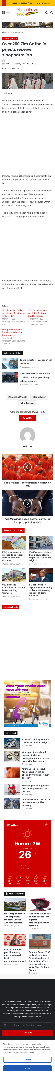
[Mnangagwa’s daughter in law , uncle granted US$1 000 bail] (12, 789)
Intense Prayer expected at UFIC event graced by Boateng (36, 802)
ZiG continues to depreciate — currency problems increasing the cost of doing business (40, 590)
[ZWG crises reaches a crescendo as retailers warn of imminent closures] (14, 542)
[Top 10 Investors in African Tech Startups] (10, 363)
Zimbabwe (28, 403)
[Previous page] (25, 814)
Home (7, 32)
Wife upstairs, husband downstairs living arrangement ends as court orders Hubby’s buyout (36, 757)
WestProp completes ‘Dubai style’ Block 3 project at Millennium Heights (40, 556)
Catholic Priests (18, 397)
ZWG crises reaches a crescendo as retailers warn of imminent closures (14, 556)
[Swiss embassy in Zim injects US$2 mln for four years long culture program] (10, 377)
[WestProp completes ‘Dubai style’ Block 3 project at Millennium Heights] (41, 542)
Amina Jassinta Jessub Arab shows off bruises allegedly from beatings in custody (35, 773)
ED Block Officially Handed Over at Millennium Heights (36, 741)
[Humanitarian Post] (27, 12)
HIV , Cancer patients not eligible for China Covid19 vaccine (37, 313)
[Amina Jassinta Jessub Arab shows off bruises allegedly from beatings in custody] (12, 772)
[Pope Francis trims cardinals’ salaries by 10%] (27, 467)
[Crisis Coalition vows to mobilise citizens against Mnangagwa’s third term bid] (40, 904)
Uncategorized (17, 32)
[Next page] (30, 814)
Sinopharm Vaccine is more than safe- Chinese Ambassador (13, 313)
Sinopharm (40, 397)
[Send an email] (8, 64)
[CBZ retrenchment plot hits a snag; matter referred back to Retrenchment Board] (15, 940)
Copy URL (27, 418)
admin (4, 64)
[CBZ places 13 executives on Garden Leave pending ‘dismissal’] (14, 575)
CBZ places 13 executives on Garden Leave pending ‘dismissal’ (13, 588)
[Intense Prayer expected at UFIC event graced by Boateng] (12, 803)
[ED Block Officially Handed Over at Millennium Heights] (12, 743)
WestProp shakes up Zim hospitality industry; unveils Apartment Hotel (14, 918)
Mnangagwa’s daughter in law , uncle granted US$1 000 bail (35, 788)
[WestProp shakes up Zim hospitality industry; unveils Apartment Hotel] (15, 904)
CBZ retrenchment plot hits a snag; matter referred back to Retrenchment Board (15, 955)
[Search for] (51, 13)
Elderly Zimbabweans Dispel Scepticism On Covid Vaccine (12, 332)
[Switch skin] (46, 13)
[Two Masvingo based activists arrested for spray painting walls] (27, 503)
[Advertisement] (27, 145)
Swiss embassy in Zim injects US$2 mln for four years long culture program (35, 377)
